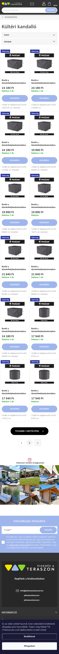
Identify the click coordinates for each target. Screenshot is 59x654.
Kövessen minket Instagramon (30, 463)
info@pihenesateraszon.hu (31, 590)
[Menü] (55, 3)
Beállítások (29, 636)
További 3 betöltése (27, 431)
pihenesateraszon (31, 595)
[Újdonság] (15, 63)
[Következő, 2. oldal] (29, 442)
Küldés (48, 530)
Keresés (51, 10)
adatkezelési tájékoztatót (19, 545)
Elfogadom (29, 646)
